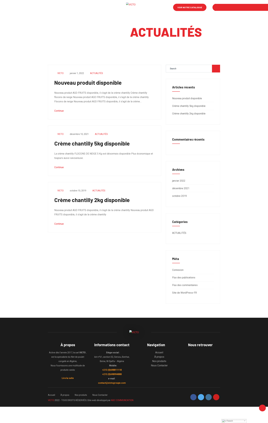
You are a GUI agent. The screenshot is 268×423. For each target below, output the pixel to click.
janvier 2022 (178, 180)
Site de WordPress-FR (184, 292)
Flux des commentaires (185, 285)
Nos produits (159, 361)
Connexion (177, 269)
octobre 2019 (179, 195)
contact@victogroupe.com (112, 383)
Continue (59, 110)
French (229, 421)
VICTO (60, 73)
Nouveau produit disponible (88, 82)
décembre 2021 (180, 188)
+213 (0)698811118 (112, 370)
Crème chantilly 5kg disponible (92, 143)
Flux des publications (183, 277)
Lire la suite (68, 378)
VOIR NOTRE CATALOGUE (189, 7)
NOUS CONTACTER (101, 7)
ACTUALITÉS (96, 73)
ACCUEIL (45, 7)
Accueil (159, 352)
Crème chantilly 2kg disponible (92, 199)
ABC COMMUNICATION (122, 400)
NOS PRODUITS (78, 7)
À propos (159, 356)
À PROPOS (60, 7)
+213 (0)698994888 (112, 374)
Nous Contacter (159, 365)
